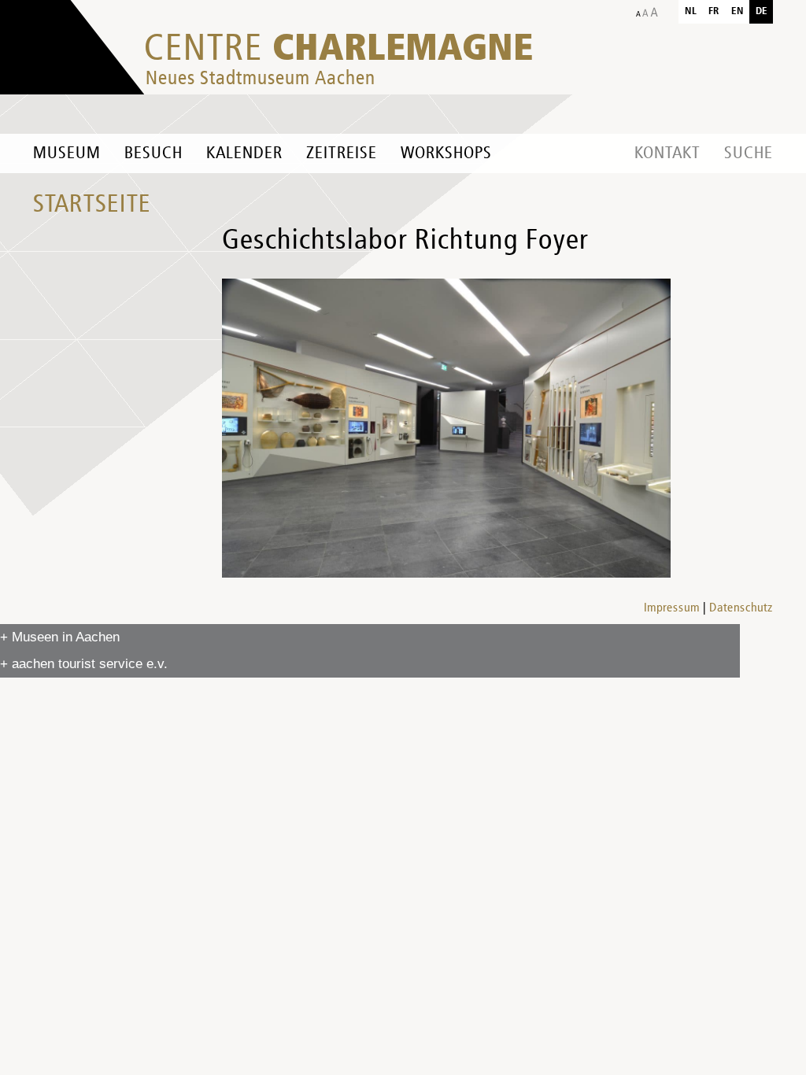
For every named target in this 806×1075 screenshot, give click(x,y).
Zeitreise (341, 153)
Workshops (446, 153)
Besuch (153, 153)
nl (691, 11)
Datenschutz (741, 608)
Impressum (672, 608)
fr (713, 11)
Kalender (244, 153)
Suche (748, 153)
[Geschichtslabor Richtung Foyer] (446, 428)
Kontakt (667, 153)
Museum (67, 153)
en (737, 11)
